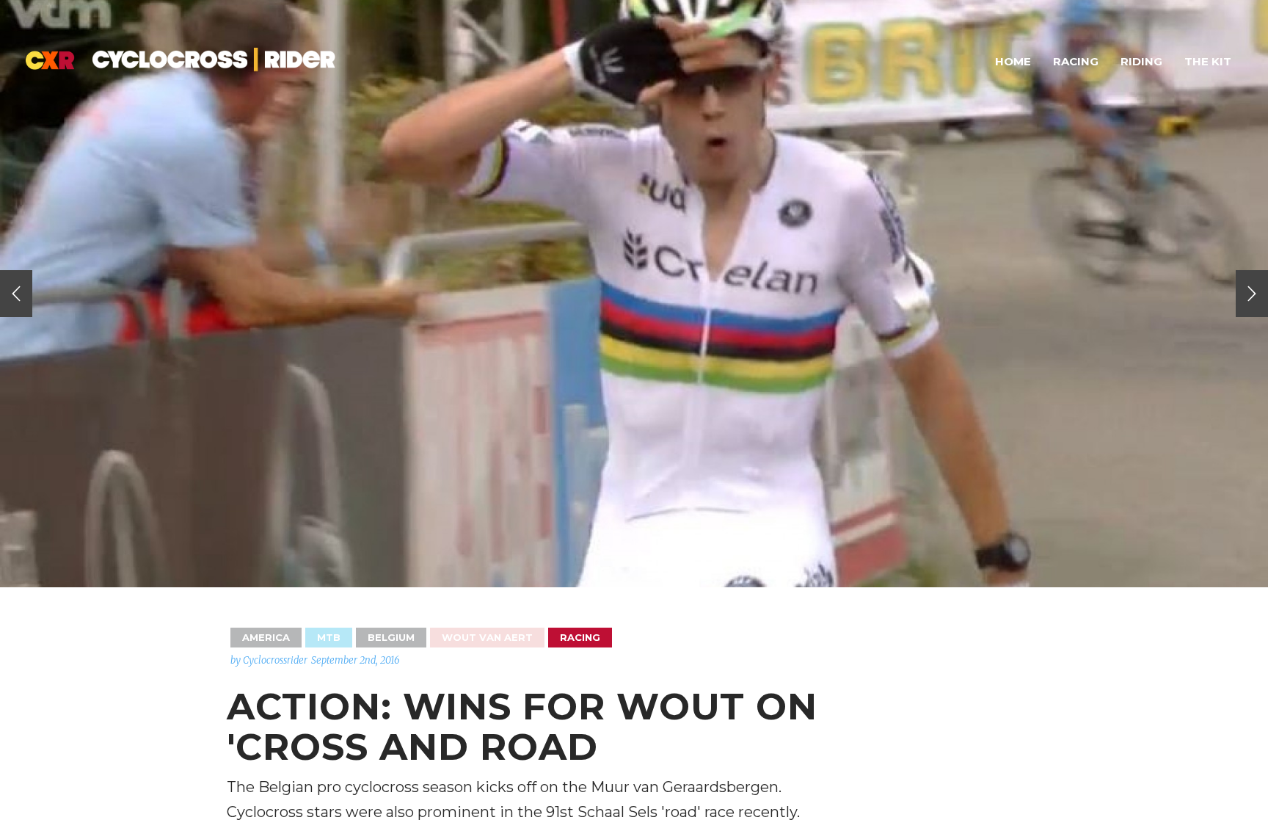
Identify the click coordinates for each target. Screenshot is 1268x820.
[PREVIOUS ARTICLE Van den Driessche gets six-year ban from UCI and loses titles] (16, 293)
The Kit (1207, 61)
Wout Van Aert (487, 637)
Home (1013, 61)
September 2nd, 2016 (355, 660)
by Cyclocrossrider (268, 660)
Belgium (391, 637)
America (266, 637)
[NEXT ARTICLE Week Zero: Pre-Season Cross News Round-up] (1252, 293)
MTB (328, 637)
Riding (1141, 61)
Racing (1075, 61)
